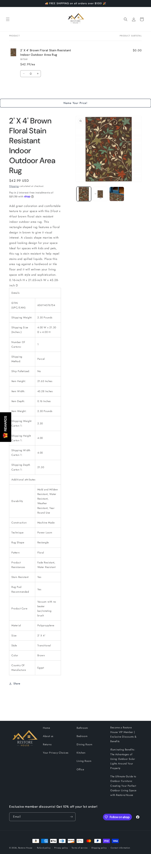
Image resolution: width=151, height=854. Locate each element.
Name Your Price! (75, 103)
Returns (47, 744)
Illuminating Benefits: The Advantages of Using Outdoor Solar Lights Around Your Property (122, 759)
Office (80, 769)
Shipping (14, 186)
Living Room (84, 761)
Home (46, 728)
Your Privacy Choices (56, 752)
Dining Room (84, 744)
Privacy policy (61, 847)
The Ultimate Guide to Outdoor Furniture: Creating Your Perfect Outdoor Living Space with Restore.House (123, 786)
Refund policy (43, 847)
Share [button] (16, 683)
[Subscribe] (71, 816)
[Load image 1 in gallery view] (83, 194)
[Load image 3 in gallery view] (116, 194)
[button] (8, 19)
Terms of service (79, 847)
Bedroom (82, 736)
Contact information (120, 847)
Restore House (25, 847)
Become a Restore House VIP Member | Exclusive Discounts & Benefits (123, 734)
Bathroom (82, 728)
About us (48, 736)
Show (5, 427)
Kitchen (81, 752)
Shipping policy (99, 847)
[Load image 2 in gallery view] (100, 194)
